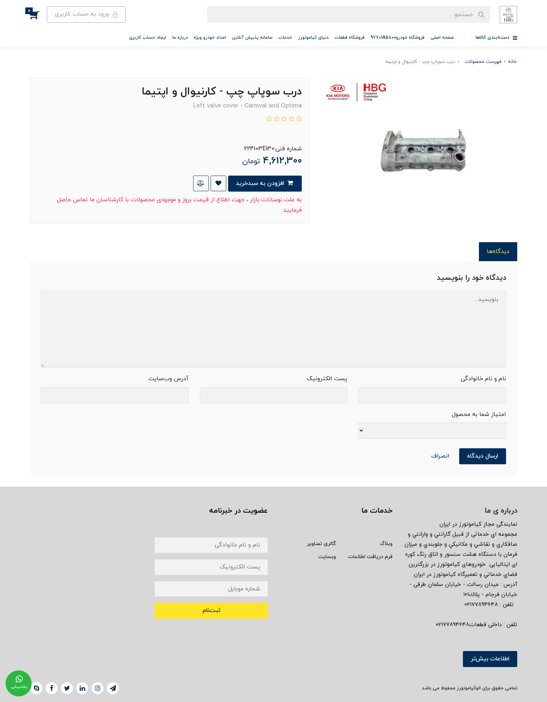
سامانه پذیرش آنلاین (252, 38)
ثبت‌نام (211, 610)
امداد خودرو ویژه (210, 38)
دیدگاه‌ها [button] (498, 251)
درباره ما (180, 38)
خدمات (285, 38)
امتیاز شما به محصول (479, 414)
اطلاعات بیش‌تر (490, 659)
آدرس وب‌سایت (168, 379)
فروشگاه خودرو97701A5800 (398, 38)
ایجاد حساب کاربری (147, 38)
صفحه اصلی (442, 38)
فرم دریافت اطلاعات (370, 556)
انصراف (440, 456)
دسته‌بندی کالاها (493, 37)
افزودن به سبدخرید (261, 183)
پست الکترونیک (327, 379)
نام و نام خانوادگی (483, 379)
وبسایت (327, 556)
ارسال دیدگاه (482, 456)
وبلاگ (386, 543)
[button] (38, 14)
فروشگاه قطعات (350, 38)
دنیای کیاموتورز (313, 38)
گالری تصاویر (321, 543)
